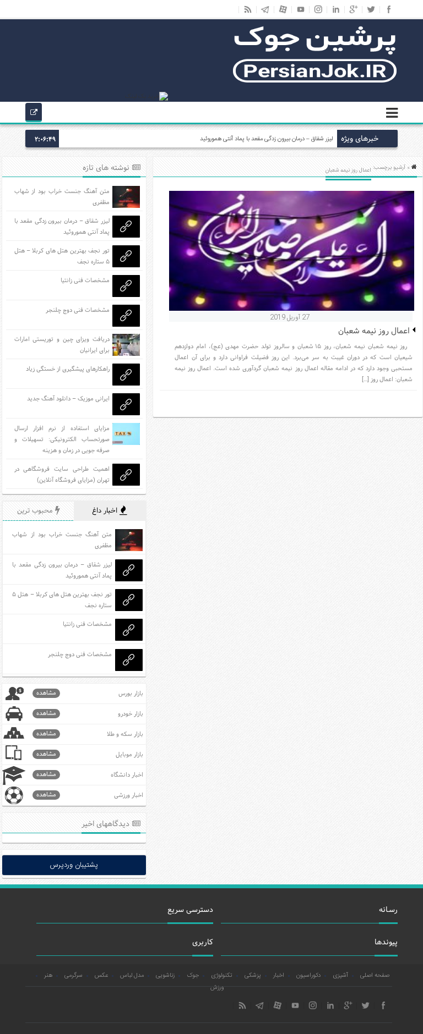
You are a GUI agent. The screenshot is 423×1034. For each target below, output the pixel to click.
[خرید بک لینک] (146, 97)
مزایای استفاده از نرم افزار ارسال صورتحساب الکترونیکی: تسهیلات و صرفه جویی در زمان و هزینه (62, 439)
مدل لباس (132, 976)
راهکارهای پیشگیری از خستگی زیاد (68, 369)
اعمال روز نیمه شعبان (374, 331)
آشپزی (340, 976)
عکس (101, 976)
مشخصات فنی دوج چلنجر (78, 310)
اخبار (278, 976)
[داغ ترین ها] (34, 114)
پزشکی (253, 976)
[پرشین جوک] (315, 81)
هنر (48, 976)
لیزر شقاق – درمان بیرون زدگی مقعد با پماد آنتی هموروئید (266, 139)
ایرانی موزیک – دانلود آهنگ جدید (68, 399)
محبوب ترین (36, 511)
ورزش (217, 988)
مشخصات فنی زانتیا (85, 280)
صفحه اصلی (374, 976)
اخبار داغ (106, 511)
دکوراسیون (308, 976)
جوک (193, 976)
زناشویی (165, 976)
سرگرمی (73, 976)
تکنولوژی (221, 976)
